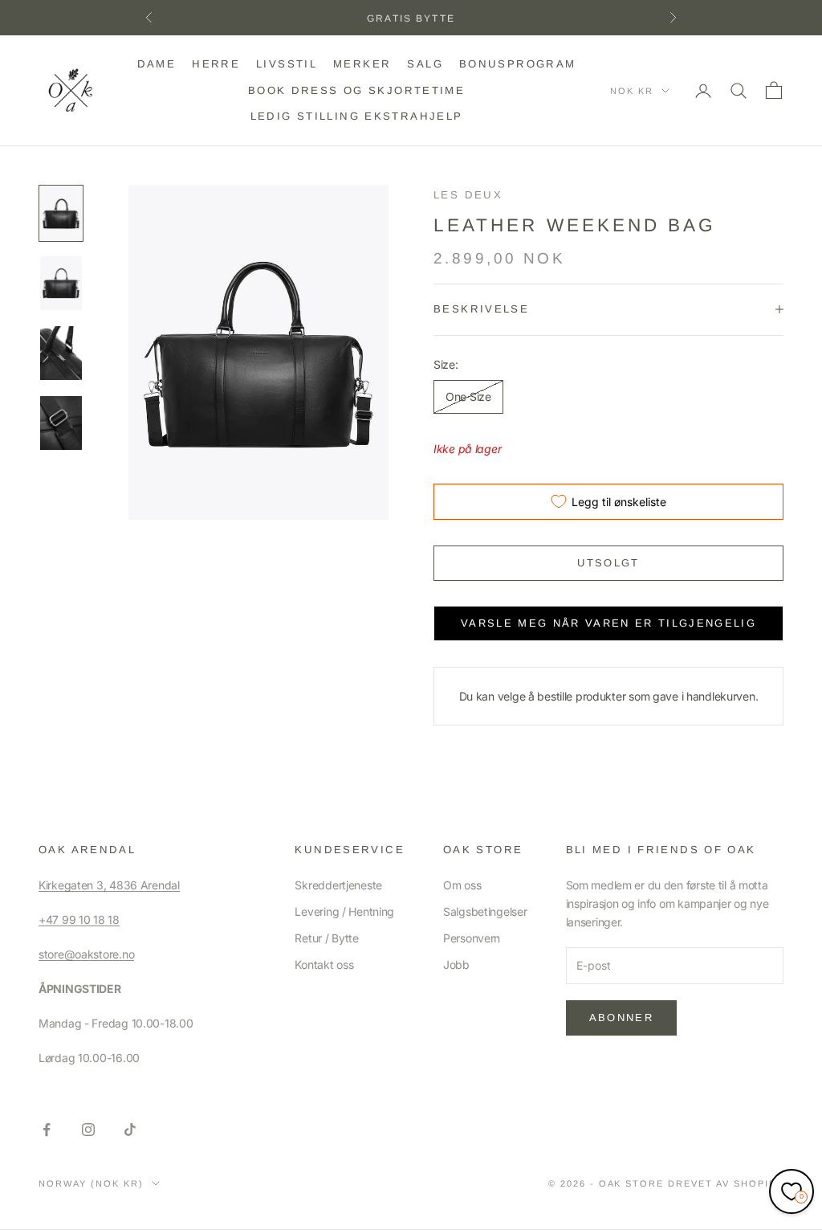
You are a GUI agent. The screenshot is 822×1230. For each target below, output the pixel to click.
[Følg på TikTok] (130, 1130)
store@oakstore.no (86, 954)
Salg (425, 64)
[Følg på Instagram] (88, 1130)
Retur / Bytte (326, 938)
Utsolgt (608, 563)
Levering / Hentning (344, 911)
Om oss (462, 885)
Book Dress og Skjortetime (356, 90)
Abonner (621, 1017)
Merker (362, 64)
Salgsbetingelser (485, 911)
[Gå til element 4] (61, 423)
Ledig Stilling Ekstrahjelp (356, 116)
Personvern (471, 938)
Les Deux (468, 195)
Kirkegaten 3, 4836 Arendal (109, 885)
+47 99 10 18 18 (79, 919)
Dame (157, 64)
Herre (216, 64)
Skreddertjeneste (338, 885)
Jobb (456, 964)
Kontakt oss (324, 964)
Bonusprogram (517, 64)
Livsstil (286, 64)
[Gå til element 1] (61, 213)
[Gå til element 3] (61, 353)
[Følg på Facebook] (47, 1130)
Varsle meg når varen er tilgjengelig (608, 623)
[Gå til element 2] (61, 283)
